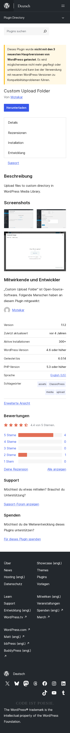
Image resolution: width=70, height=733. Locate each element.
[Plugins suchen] (45, 31)
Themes (42, 570)
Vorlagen (43, 584)
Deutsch (19, 674)
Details (13, 122)
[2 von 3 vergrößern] (61, 214)
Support (13, 163)
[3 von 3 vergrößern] (61, 237)
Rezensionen (17, 133)
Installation (16, 143)
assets (42, 384)
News (8, 570)
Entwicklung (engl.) (17, 610)
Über (7, 563)
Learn (8, 596)
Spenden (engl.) (50, 610)
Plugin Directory (14, 17)
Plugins (42, 577)
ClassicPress (57, 384)
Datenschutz (13, 584)
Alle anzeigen (56, 469)
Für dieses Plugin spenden (22, 539)
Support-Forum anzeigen (21, 504)
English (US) (58, 375)
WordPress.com (17, 630)
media (49, 392)
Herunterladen (16, 107)
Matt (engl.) (14, 637)
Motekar (16, 97)
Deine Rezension (16, 469)
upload (61, 392)
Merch (43, 617)
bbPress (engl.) (17, 643)
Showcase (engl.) (49, 563)
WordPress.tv (15, 617)
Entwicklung (16, 153)
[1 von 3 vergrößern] (28, 214)
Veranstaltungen (48, 603)
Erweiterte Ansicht (17, 403)
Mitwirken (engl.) (49, 596)
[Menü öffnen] (64, 6)
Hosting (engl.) (14, 577)
